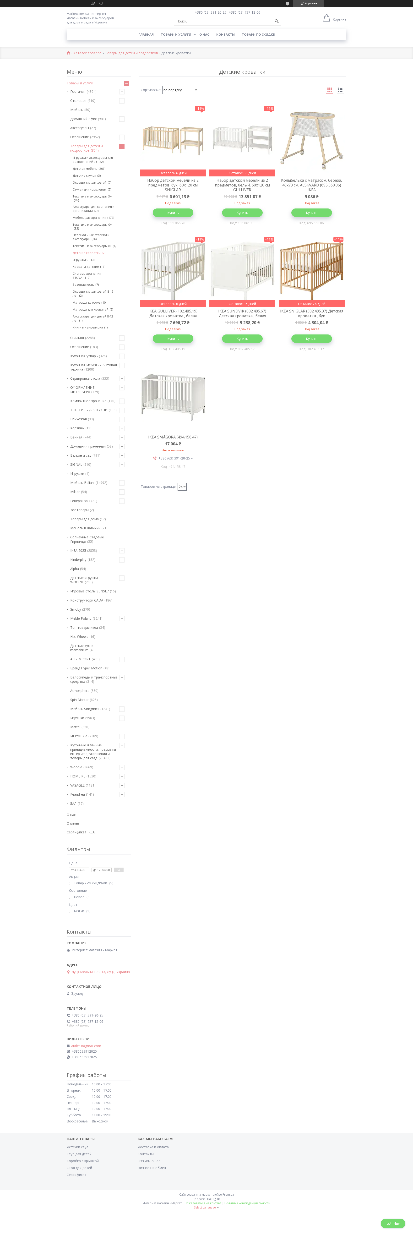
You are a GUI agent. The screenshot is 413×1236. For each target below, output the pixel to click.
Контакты (225, 34)
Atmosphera (79, 690)
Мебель (76, 109)
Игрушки (77, 473)
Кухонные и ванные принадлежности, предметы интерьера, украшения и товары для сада (93, 751)
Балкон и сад (80, 455)
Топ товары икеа (84, 627)
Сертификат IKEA (81, 832)
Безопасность (83, 284)
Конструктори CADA (86, 600)
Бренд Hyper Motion (86, 668)
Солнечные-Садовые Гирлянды (87, 539)
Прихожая (78, 419)
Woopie (76, 767)
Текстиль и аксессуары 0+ (92, 224)
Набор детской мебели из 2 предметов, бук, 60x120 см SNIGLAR (173, 185)
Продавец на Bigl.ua (207, 1199)
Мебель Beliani (82, 482)
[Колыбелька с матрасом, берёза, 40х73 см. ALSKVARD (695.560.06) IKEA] (312, 140)
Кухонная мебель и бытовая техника (93, 367)
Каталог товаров (87, 53)
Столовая (78, 100)
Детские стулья (84, 175)
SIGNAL (76, 464)
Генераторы (80, 500)
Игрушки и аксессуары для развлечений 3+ (93, 159)
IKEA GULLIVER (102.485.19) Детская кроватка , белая (172, 313)
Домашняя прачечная (88, 446)
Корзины (77, 428)
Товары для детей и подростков (131, 53)
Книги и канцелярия (88, 327)
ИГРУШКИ (78, 736)
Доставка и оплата (153, 1147)
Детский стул (77, 1147)
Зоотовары (79, 510)
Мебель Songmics (84, 708)
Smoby (75, 609)
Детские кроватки (87, 253)
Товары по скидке (258, 34)
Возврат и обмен (152, 1167)
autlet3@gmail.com (86, 1046)
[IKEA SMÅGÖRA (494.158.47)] (173, 397)
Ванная (76, 437)
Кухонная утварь (84, 356)
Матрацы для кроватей (91, 309)
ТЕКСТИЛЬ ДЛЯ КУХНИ (89, 410)
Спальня (77, 337)
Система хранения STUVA (87, 275)
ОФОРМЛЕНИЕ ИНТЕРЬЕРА (82, 389)
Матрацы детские (86, 302)
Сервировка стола (85, 378)
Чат (397, 1223)
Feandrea (77, 794)
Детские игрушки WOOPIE (84, 579)
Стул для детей (79, 1154)
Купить (173, 212)
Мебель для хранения (89, 217)
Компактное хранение (88, 401)
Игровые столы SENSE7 (89, 591)
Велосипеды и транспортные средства (94, 679)
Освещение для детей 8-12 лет (93, 293)
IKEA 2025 (78, 550)
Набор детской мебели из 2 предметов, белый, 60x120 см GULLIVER (242, 185)
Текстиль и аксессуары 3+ (92, 196)
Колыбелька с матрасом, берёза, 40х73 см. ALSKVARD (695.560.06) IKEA (311, 185)
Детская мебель (85, 168)
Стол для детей (79, 1167)
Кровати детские (86, 266)
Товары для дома (84, 519)
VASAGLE (77, 785)
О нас (204, 34)
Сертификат (77, 1174)
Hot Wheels (79, 636)
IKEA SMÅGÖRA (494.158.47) (173, 437)
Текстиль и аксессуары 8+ (92, 246)
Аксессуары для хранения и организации (93, 208)
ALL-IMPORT (80, 659)
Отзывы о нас (149, 1161)
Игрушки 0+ (81, 259)
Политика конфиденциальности (247, 1203)
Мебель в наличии (85, 528)
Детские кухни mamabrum (81, 647)
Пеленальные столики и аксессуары (91, 237)
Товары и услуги (176, 34)
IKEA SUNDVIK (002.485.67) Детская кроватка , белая (242, 313)
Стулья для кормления (90, 189)
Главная (146, 34)
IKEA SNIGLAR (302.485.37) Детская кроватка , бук (311, 313)
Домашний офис (83, 118)
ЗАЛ (73, 803)
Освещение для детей (90, 182)
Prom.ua (228, 1194)
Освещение (79, 137)
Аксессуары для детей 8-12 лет (93, 318)
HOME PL (77, 776)
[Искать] (277, 21)
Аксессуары (79, 128)
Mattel (75, 727)
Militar (75, 491)
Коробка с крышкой (83, 1161)
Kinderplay (78, 559)
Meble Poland (81, 618)
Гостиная (78, 91)
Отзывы (73, 823)
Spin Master (79, 699)
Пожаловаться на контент (203, 1203)
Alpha (74, 568)
